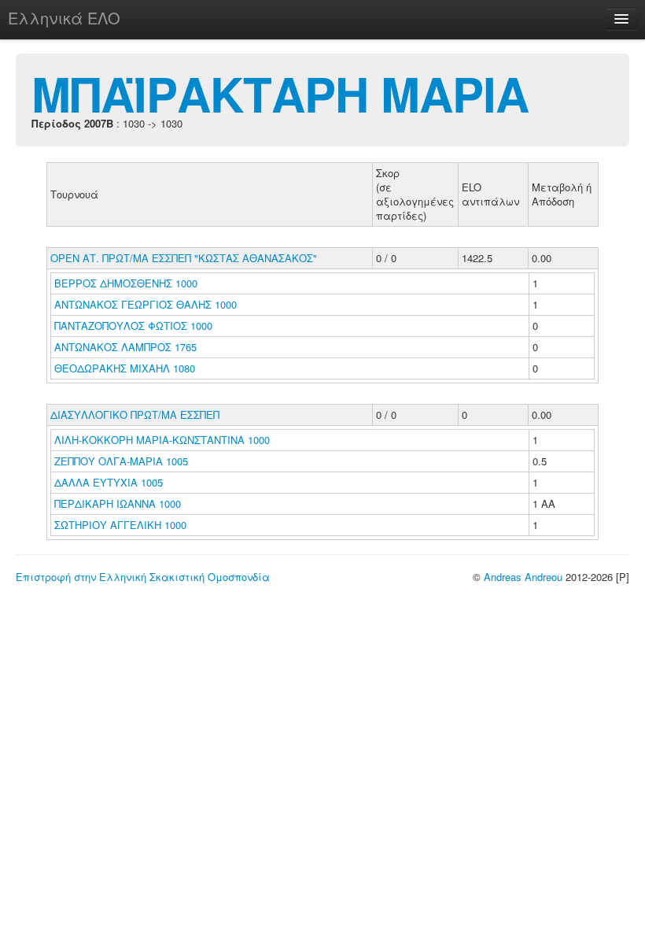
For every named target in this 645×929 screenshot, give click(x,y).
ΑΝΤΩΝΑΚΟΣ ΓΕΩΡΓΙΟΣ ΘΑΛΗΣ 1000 (145, 304)
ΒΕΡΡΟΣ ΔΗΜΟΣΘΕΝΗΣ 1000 (125, 283)
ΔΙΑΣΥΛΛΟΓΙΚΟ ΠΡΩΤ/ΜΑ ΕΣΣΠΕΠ (134, 414)
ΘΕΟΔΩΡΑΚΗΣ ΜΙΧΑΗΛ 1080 (124, 368)
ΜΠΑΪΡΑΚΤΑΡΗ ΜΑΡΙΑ (280, 93)
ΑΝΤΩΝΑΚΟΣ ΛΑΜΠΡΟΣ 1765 (125, 346)
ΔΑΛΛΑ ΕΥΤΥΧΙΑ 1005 (108, 482)
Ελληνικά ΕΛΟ (64, 17)
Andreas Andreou (523, 576)
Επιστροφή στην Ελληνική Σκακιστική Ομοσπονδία (143, 576)
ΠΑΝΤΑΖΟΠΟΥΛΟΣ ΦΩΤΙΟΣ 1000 (133, 325)
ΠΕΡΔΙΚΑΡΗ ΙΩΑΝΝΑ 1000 (117, 503)
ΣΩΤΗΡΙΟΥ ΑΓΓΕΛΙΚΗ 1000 (120, 524)
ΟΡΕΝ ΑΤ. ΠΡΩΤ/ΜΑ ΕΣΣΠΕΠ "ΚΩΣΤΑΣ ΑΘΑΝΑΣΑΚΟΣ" (183, 257)
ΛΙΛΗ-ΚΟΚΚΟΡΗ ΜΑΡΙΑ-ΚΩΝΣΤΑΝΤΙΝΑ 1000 (162, 439)
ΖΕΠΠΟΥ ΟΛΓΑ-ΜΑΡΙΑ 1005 (121, 460)
